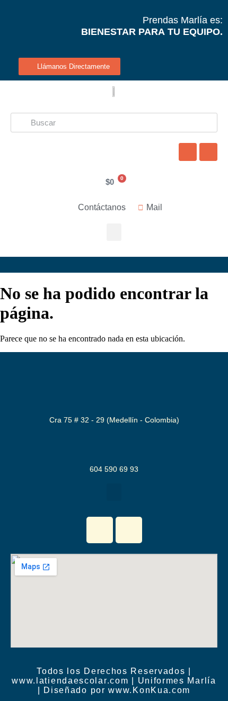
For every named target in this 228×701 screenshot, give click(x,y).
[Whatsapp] (188, 152)
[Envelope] (129, 530)
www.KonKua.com (149, 690)
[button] (114, 232)
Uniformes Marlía (177, 680)
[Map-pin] (208, 152)
